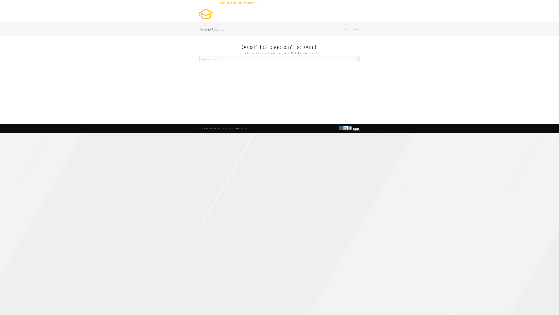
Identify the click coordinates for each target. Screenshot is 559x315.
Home (345, 29)
